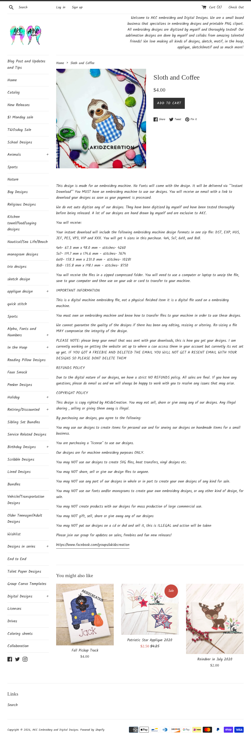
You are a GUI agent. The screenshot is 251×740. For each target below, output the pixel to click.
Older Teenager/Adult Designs (24, 518)
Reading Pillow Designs (26, 360)
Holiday (28, 397)
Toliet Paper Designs (24, 572)
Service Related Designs (26, 434)
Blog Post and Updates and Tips (26, 64)
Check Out (236, 7)
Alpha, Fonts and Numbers (28, 332)
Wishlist (14, 534)
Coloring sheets (20, 634)
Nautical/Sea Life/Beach (27, 242)
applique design (28, 291)
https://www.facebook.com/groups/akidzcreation (92, 545)
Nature (12, 179)
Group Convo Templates (26, 584)
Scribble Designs (20, 459)
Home (12, 80)
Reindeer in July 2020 (214, 659)
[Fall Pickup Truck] (85, 614)
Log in (60, 7)
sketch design (18, 279)
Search (12, 705)
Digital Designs (28, 596)
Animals (28, 155)
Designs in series (28, 546)
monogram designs (22, 254)
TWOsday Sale (19, 130)
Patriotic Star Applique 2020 (149, 640)
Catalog (13, 92)
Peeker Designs (19, 385)
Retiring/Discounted (28, 410)
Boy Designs (17, 192)
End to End (16, 559)
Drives (12, 621)
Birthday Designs (28, 447)
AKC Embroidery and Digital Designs (55, 729)
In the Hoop (28, 347)
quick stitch (17, 304)
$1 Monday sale (20, 117)
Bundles (13, 484)
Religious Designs (21, 204)
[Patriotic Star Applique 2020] (150, 609)
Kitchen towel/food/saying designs (22, 223)
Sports (12, 167)
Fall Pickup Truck (85, 651)
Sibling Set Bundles (23, 422)
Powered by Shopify (92, 729)
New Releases (18, 105)
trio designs (16, 267)
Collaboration (18, 646)
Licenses (14, 609)
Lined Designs (19, 472)
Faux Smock (17, 372)
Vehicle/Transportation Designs (25, 500)
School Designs (19, 142)
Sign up (77, 7)
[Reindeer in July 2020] (215, 619)
